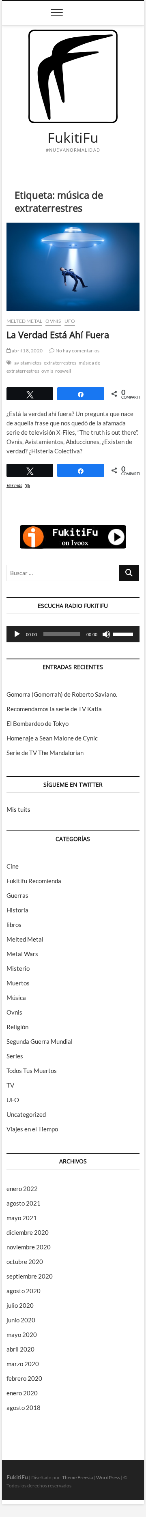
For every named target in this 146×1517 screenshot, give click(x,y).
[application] (73, 634)
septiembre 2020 (29, 1276)
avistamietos (27, 363)
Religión (17, 1026)
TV (10, 1085)
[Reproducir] (17, 634)
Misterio (18, 968)
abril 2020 (20, 1349)
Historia (17, 910)
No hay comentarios (76, 351)
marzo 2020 (22, 1363)
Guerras (17, 895)
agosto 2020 (23, 1290)
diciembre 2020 (27, 1232)
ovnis (47, 371)
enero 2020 (22, 1393)
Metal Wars (22, 953)
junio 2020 (20, 1320)
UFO (69, 321)
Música (16, 997)
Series (14, 1056)
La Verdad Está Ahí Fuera (57, 334)
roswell (63, 371)
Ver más (21, 486)
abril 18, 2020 (27, 351)
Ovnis (53, 321)
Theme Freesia (77, 1477)
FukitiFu (73, 137)
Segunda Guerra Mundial (39, 1041)
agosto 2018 (23, 1407)
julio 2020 (20, 1305)
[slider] (124, 633)
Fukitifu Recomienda (33, 880)
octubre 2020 (24, 1261)
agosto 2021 (23, 1203)
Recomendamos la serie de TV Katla (54, 708)
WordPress (108, 1477)
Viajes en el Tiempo (32, 1129)
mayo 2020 (21, 1334)
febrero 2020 (24, 1378)
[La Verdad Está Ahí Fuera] (73, 267)
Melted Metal (24, 321)
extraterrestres (60, 363)
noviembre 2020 (28, 1247)
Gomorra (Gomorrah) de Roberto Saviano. (61, 694)
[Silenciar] (106, 634)
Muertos (18, 983)
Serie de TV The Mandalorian (45, 752)
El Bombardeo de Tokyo (37, 723)
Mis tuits (18, 809)
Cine (12, 866)
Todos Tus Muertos (31, 1070)
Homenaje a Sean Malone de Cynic (52, 738)
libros (13, 924)
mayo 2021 (21, 1217)
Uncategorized (26, 1114)
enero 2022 (22, 1188)
